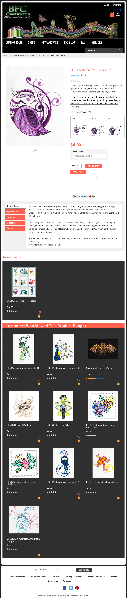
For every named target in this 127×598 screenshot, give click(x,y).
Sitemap (113, 576)
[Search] (119, 50)
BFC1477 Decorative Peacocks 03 (102, 482)
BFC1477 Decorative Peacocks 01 (23, 368)
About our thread (17, 576)
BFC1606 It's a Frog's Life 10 (60, 425)
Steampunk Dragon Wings (99, 368)
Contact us (53, 581)
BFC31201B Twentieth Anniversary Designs (23, 540)
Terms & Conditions (96, 576)
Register (117, 5)
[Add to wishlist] (39, 312)
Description (12, 206)
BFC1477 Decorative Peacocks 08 (63, 368)
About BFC (56, 576)
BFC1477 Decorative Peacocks (21, 301)
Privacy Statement (74, 576)
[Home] (17, 12)
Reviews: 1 (101, 378)
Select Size (78, 151)
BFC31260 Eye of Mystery (19, 425)
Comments (12, 217)
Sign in (107, 5)
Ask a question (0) (78, 75)
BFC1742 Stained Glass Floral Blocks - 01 (21, 483)
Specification (13, 211)
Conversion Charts (38, 576)
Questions (12, 222)
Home (6, 55)
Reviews (11, 228)
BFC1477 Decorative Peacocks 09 (63, 482)
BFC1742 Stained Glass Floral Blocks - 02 (100, 426)
